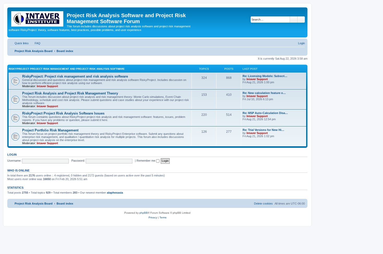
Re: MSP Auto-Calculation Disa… (265, 113)
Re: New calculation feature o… (264, 92)
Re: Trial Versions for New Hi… (263, 129)
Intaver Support (47, 86)
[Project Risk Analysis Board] (38, 18)
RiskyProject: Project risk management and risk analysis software (75, 76)
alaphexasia (115, 192)
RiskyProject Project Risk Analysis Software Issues (63, 113)
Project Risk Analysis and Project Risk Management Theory (70, 93)
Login (12, 154)
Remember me (146, 160)
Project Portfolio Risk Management (50, 130)
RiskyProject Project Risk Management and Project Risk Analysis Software (67, 68)
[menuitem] (35, 43)
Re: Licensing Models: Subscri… (265, 76)
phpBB (143, 212)
